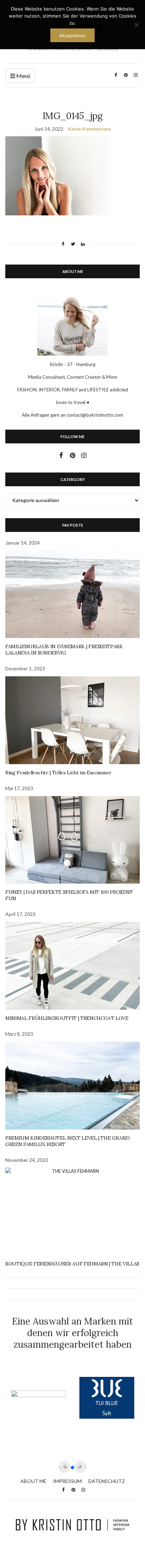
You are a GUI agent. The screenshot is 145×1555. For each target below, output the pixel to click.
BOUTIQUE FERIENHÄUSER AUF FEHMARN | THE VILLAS (72, 1264)
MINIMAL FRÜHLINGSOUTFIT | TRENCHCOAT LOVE (66, 1018)
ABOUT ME (33, 1481)
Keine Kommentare (89, 129)
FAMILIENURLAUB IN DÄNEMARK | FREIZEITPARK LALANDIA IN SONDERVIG (64, 649)
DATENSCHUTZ (106, 1481)
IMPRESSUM (67, 1481)
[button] (72, 1467)
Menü (22, 75)
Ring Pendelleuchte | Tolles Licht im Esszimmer (58, 772)
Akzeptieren (72, 35)
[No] (136, 24)
